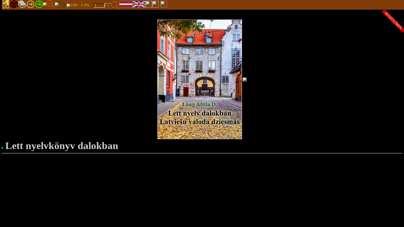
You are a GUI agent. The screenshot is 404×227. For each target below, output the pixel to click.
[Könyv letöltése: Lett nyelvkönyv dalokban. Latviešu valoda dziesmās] (68, 5)
